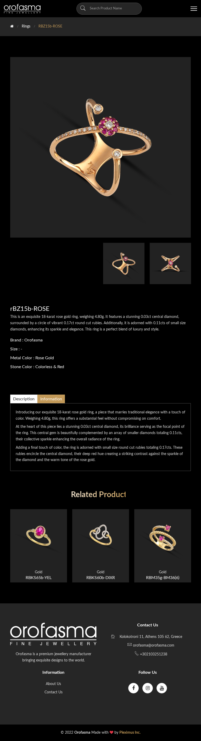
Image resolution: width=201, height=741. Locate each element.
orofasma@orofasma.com (153, 645)
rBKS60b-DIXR (100, 578)
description (24, 399)
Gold (38, 572)
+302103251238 (153, 654)
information (51, 399)
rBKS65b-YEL (39, 578)
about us (53, 684)
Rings (26, 26)
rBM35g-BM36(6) (162, 578)
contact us (53, 692)
